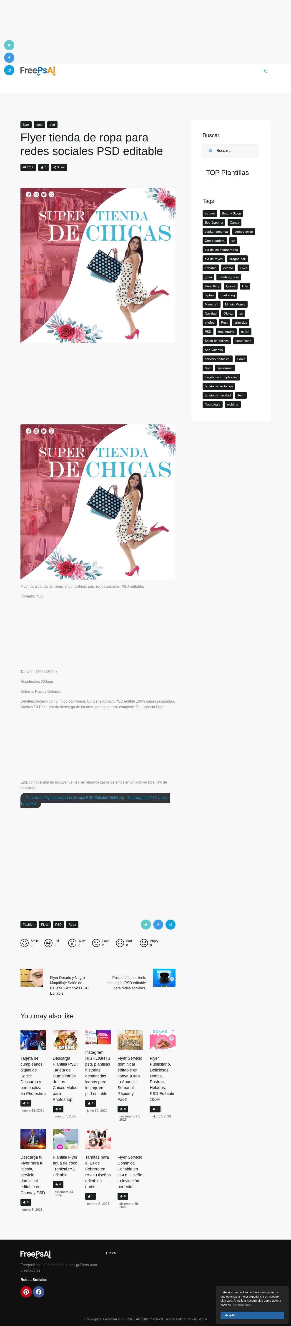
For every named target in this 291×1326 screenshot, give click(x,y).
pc (241, 313)
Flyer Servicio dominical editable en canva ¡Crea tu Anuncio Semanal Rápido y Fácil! (130, 1079)
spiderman (225, 368)
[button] (59, 167)
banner (210, 213)
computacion (244, 231)
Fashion (28, 924)
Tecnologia (212, 404)
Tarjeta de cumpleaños (221, 377)
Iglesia (230, 286)
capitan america (216, 231)
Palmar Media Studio (191, 1319)
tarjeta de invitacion (219, 386)
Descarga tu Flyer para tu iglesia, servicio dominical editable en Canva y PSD (32, 1175)
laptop (209, 295)
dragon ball (237, 259)
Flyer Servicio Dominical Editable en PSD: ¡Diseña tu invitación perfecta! (130, 1172)
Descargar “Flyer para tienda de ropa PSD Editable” (95, 800)
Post (39, 124)
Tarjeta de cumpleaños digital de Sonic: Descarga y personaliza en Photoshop (33, 1076)
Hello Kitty (212, 286)
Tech (241, 395)
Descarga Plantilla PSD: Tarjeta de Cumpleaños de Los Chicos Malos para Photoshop (65, 1079)
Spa (208, 368)
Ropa (72, 924)
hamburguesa (229, 277)
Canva (234, 222)
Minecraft (211, 304)
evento (228, 268)
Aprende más (242, 1305)
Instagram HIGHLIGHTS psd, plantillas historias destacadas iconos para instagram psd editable (97, 1073)
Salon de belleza (217, 341)
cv (233, 240)
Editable (210, 268)
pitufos (209, 322)
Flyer (26, 124)
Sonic (241, 359)
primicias (240, 322)
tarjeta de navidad (218, 395)
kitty (245, 286)
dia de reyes (214, 259)
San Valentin (214, 350)
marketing (228, 295)
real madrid (226, 331)
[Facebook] (9, 58)
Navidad (211, 313)
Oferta (228, 313)
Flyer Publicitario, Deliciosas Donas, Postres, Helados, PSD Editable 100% (162, 1079)
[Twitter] (9, 45)
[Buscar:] (231, 151)
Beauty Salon (231, 213)
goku (208, 277)
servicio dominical (217, 359)
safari (245, 331)
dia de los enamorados (221, 250)
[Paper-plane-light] (9, 70)
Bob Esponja (214, 222)
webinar (232, 404)
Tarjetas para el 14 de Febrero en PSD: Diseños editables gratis (98, 1172)
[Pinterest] (26, 1292)
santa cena (243, 341)
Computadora (215, 240)
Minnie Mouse (235, 304)
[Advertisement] (145, 32)
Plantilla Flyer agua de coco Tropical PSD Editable (65, 1166)
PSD (52, 124)
